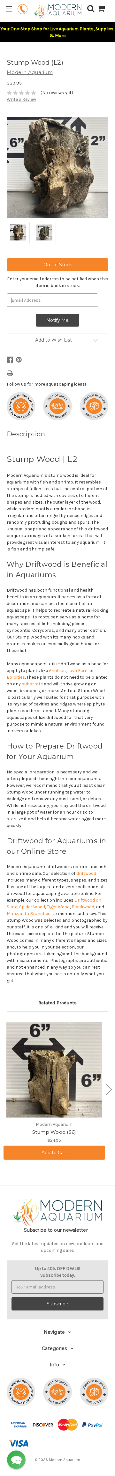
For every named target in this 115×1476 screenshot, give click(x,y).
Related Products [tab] (57, 1003)
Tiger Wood (58, 907)
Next (108, 1089)
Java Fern (78, 670)
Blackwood (83, 907)
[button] (16, 1459)
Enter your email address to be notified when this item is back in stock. (57, 282)
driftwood (86, 873)
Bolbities (16, 677)
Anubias (57, 670)
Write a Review (21, 99)
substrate (32, 684)
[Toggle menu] (9, 9)
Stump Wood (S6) (54, 1132)
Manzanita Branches (28, 913)
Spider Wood (32, 907)
